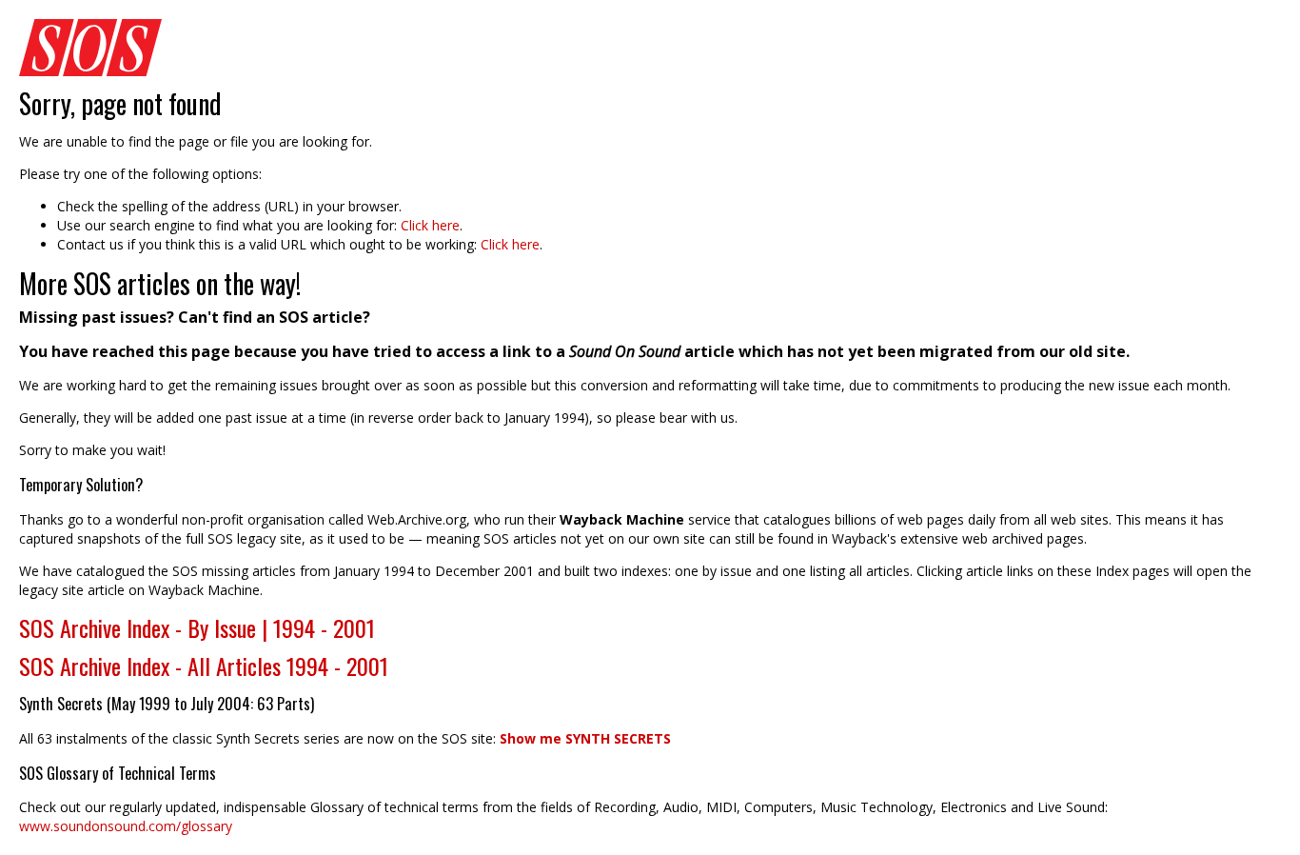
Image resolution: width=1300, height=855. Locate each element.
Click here (430, 225)
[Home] (650, 47)
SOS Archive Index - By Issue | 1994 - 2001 (197, 627)
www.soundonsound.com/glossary (125, 826)
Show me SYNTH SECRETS (585, 738)
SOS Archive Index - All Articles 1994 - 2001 (203, 665)
